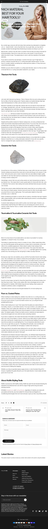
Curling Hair (5, 20)
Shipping (23, 470)
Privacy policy (21, 526)
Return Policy (15, 477)
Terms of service (26, 526)
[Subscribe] (25, 500)
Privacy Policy (27, 444)
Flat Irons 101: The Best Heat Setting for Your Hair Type (33, 410)
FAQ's (14, 475)
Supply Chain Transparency (27, 480)
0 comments (44, 402)
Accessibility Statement (27, 482)
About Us (15, 473)
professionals (37, 140)
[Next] (46, 1)
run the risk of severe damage (29, 132)
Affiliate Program (25, 472)
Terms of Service (35, 444)
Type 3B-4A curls (5, 113)
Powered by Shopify (27, 524)
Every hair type (5, 270)
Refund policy (16, 526)
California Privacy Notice (27, 478)
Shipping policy (32, 526)
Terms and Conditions (26, 476)
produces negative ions (24, 249)
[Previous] (1, 1)
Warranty (14, 479)
